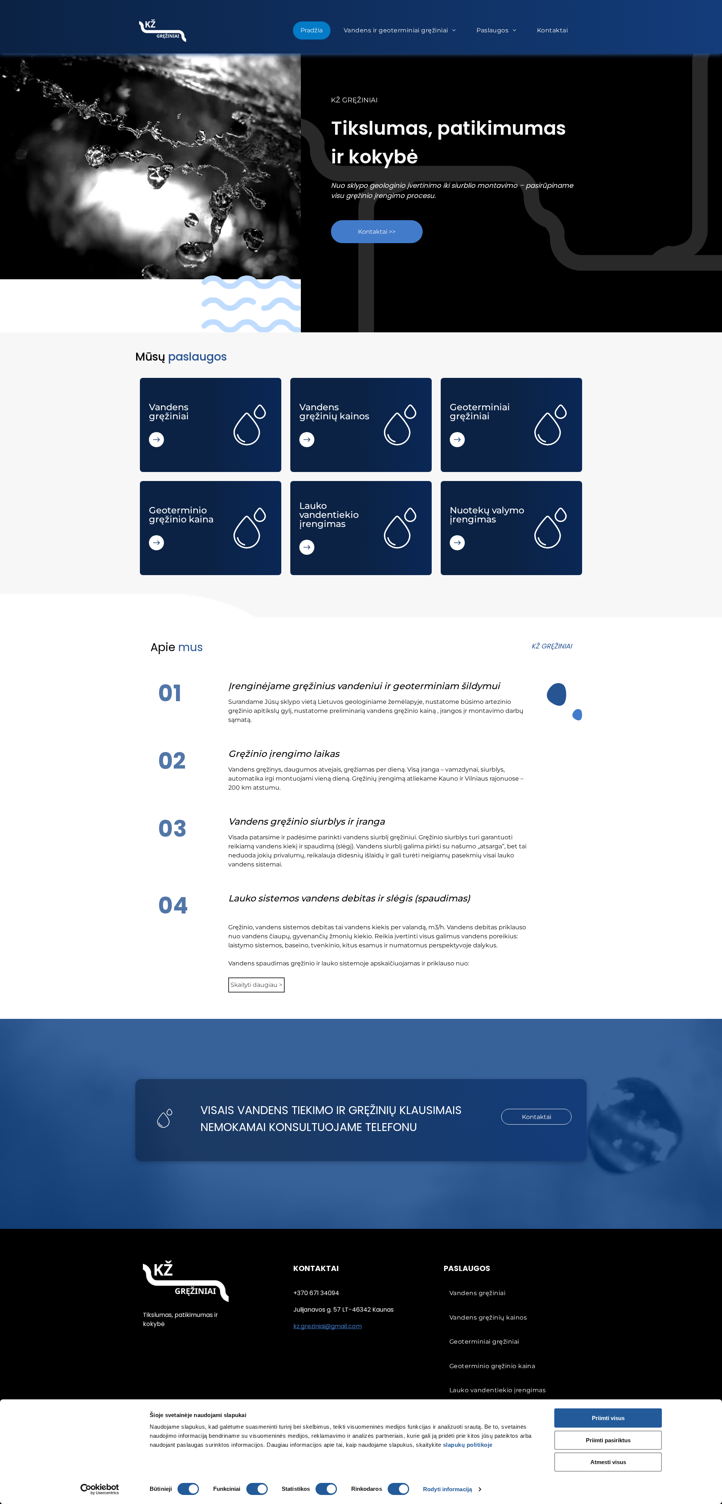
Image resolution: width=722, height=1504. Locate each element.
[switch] (257, 1489)
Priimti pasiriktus (608, 1440)
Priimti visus (608, 1418)
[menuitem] (314, 30)
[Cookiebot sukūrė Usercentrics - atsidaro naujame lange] (100, 1489)
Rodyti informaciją (447, 1489)
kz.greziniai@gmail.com (327, 1326)
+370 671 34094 (316, 1293)
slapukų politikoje (468, 1445)
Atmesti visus (608, 1462)
